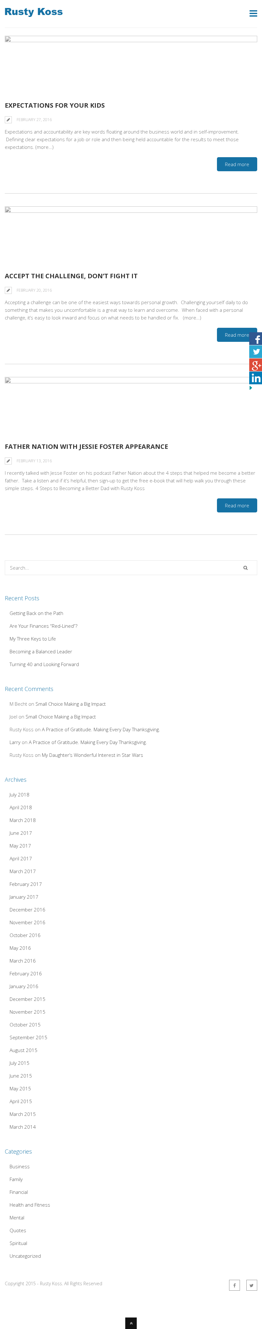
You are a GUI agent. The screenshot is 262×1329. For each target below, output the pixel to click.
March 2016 (23, 960)
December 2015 (27, 999)
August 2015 (23, 1050)
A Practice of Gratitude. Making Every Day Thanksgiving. (101, 729)
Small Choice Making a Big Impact (70, 704)
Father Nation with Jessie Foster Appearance (86, 446)
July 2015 (19, 1063)
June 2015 (21, 1075)
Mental (17, 1217)
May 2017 (20, 845)
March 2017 (23, 871)
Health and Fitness (30, 1205)
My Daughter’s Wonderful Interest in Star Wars (92, 755)
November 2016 (27, 922)
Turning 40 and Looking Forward (44, 664)
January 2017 (24, 897)
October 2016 (25, 935)
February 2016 (26, 973)
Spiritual (18, 1243)
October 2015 (25, 1024)
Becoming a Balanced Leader (41, 651)
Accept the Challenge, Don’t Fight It (71, 276)
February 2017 (26, 884)
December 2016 (27, 909)
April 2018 (21, 807)
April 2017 (21, 858)
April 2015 (21, 1101)
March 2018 (23, 820)
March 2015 (23, 1114)
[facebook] (234, 1285)
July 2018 (19, 794)
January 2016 (24, 986)
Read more (237, 164)
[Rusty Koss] (34, 13)
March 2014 (23, 1127)
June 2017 (21, 833)
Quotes (18, 1230)
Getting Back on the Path (36, 613)
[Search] (246, 568)
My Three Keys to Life (33, 638)
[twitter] (251, 1285)
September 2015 (28, 1037)
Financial (19, 1192)
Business (20, 1166)
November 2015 (27, 1012)
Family (16, 1179)
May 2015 (20, 1088)
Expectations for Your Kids (55, 105)
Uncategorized (25, 1256)
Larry (15, 742)
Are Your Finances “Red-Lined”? (43, 626)
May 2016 (20, 948)
